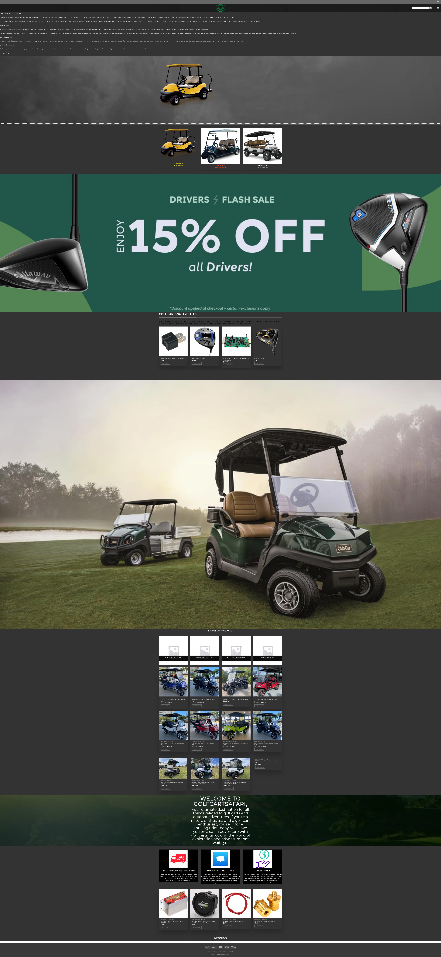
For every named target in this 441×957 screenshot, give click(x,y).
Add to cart (165, 363)
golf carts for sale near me (8, 45)
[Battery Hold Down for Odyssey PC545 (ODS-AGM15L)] (173, 903)
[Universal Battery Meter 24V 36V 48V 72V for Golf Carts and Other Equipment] (204, 903)
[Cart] (438, 8)
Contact (26, 8)
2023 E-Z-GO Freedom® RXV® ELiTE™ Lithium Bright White (203, 783)
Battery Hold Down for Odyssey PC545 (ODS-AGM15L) (172, 922)
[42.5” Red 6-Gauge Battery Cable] (236, 903)
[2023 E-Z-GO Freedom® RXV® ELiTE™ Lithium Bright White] (205, 768)
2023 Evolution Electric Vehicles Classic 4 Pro (266, 700)
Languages (220, 1)
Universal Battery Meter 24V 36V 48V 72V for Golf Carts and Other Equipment (204, 922)
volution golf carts (228, 17)
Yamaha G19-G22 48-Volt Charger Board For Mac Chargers (236, 359)
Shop (20, 8)
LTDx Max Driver (259, 359)
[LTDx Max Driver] (267, 341)
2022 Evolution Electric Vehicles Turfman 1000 (267, 761)
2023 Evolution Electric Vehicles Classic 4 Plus (173, 700)
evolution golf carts (10, 8)
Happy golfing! (4, 53)
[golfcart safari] (220, 8)
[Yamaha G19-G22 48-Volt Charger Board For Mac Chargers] (236, 341)
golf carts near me (6, 37)
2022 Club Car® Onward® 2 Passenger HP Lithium (173, 783)
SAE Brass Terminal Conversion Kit (264, 921)
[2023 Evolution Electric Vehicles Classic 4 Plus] (173, 681)
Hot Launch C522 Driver (199, 359)
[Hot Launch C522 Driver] (204, 341)
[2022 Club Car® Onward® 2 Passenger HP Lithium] (173, 768)
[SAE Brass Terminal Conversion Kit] (267, 903)
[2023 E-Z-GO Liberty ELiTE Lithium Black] (236, 681)
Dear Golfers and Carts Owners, (10, 13)
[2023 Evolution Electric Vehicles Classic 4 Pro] (267, 681)
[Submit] (430, 8)
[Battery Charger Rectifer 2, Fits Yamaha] (173, 341)
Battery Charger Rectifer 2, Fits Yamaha (172, 359)
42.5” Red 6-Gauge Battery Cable (233, 921)
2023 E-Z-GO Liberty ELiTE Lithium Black (235, 699)
